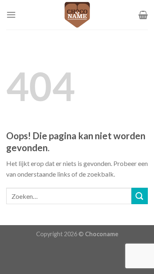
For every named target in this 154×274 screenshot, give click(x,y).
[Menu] (11, 15)
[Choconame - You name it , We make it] (77, 15)
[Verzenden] (139, 196)
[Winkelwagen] (143, 15)
